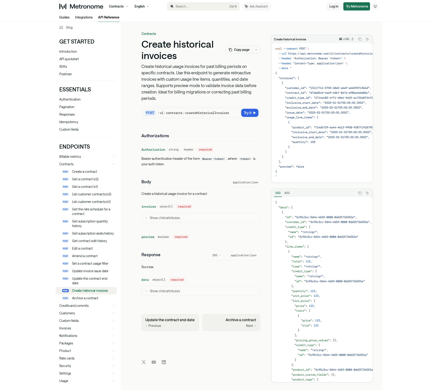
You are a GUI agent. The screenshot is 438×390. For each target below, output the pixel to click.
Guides (64, 17)
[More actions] (256, 50)
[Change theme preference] (375, 6)
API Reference (108, 17)
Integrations (84, 17)
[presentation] (88, 206)
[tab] (278, 193)
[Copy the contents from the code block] (360, 39)
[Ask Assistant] (367, 39)
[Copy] (235, 113)
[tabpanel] (322, 289)
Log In (333, 6)
